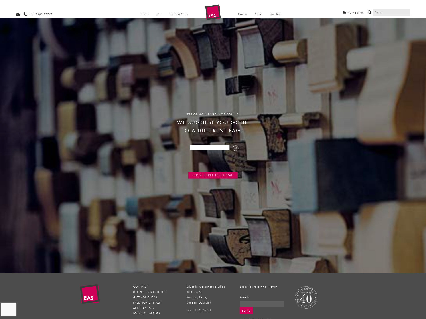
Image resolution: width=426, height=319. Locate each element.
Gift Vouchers (145, 297)
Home (145, 14)
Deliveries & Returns (150, 292)
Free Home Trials (147, 303)
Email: (245, 297)
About (259, 14)
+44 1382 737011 (198, 310)
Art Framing (143, 308)
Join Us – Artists (146, 313)
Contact (276, 14)
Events (242, 14)
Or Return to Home (213, 175)
